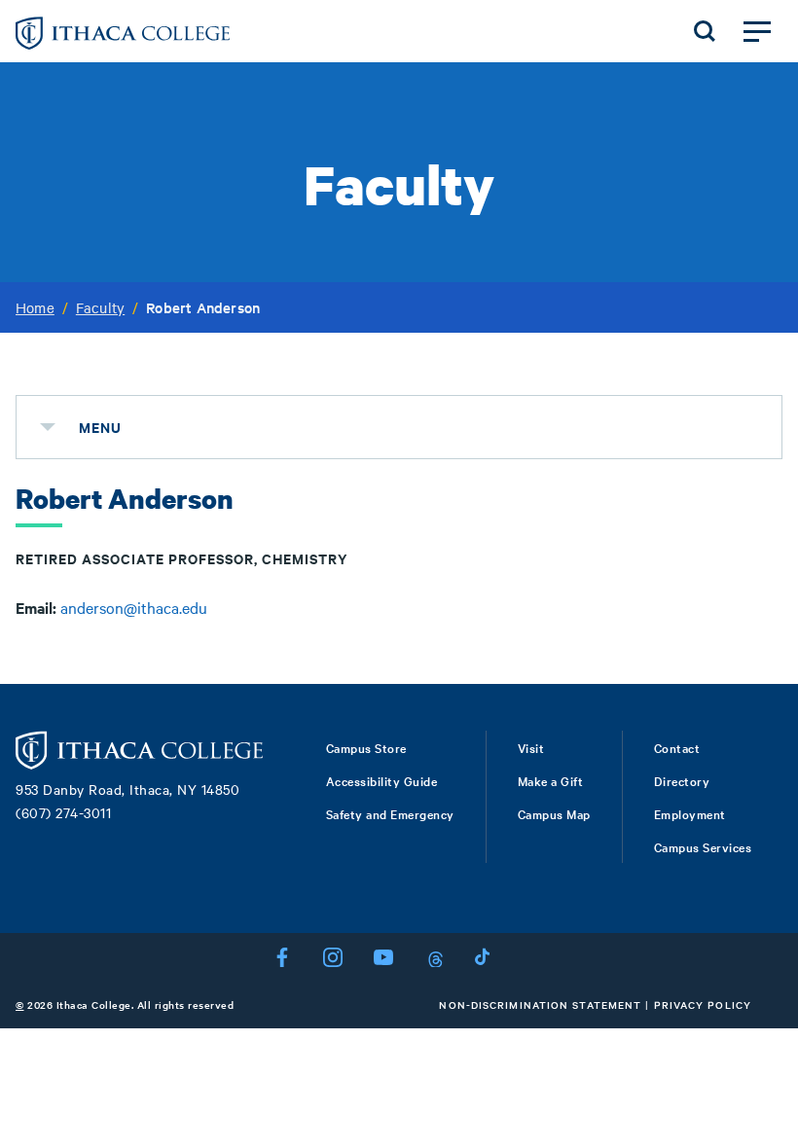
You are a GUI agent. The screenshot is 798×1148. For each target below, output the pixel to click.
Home (35, 307)
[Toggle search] (704, 31)
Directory (682, 780)
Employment (690, 813)
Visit (531, 747)
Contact (677, 747)
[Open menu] (757, 31)
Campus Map (554, 813)
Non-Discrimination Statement (540, 1004)
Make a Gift (551, 780)
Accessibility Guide (382, 780)
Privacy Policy (702, 1004)
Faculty (100, 307)
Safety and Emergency (390, 813)
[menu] (48, 427)
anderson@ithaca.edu (133, 607)
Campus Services (703, 846)
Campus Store (366, 747)
